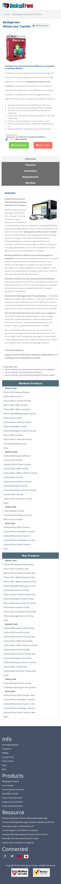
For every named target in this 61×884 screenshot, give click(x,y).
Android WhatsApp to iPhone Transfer (20, 490)
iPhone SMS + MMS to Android (17, 409)
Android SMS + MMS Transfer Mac (18, 641)
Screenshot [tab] (30, 170)
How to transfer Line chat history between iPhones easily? (30, 375)
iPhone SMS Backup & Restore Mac (19, 564)
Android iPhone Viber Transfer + (17, 544)
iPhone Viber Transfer (13, 435)
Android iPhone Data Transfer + (17, 536)
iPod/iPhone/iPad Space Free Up (18, 515)
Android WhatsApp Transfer (16, 486)
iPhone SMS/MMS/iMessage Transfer (20, 413)
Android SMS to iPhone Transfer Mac (19, 636)
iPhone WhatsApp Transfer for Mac (19, 598)
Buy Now (44, 145)
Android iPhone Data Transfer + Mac (19, 704)
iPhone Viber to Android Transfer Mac (20, 611)
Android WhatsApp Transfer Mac (18, 658)
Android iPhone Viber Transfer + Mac (19, 712)
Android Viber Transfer (13, 494)
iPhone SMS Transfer (13, 396)
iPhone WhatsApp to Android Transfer (20, 430)
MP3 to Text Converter (13, 519)
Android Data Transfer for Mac (17, 649)
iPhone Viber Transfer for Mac (17, 607)
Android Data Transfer (13, 477)
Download (20, 145)
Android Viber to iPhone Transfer (18, 498)
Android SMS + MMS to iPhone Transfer (20, 473)
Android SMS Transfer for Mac (17, 632)
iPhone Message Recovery (15, 443)
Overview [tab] (30, 158)
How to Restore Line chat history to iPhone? (23, 372)
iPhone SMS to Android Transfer (17, 400)
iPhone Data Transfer (13, 418)
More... (7, 448)
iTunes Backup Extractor (14, 511)
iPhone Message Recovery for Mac (19, 616)
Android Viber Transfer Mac (15, 666)
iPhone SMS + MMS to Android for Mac (20, 581)
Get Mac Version (41, 25)
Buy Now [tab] (30, 182)
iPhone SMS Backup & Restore (17, 392)
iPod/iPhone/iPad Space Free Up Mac (20, 687)
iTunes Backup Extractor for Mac (17, 683)
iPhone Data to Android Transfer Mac (20, 594)
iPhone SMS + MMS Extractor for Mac (19, 577)
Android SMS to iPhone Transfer (17, 464)
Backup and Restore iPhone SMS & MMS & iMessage (24, 818)
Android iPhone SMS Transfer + (17, 527)
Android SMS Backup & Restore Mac (19, 628)
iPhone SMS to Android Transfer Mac (19, 573)
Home (6, 14)
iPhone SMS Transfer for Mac (16, 568)
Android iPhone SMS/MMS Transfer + (20, 531)
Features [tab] (31, 164)
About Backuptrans (10, 744)
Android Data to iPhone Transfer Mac (20, 654)
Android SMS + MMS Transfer (16, 468)
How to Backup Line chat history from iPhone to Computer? (30, 369)
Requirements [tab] (30, 176)
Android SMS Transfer (13, 460)
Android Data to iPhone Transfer (18, 481)
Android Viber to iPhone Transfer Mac (20, 671)
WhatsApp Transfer (10, 781)
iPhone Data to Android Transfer (18, 422)
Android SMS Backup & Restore (17, 456)
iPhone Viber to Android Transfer (18, 439)
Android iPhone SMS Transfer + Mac (19, 695)
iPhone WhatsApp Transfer (15, 426)
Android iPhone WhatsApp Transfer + (20, 540)
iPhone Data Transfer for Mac (16, 590)
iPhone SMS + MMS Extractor (16, 405)
